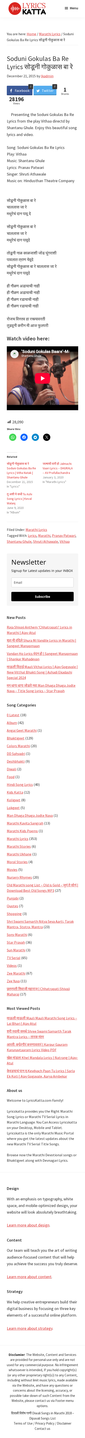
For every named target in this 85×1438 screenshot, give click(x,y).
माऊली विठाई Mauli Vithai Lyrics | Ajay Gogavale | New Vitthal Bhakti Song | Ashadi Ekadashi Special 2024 (42, 672)
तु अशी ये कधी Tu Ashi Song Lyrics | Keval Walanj (19, 498)
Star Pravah (16, 942)
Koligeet (13, 800)
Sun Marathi (16, 950)
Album (12, 722)
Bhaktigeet (15, 738)
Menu (74, 8)
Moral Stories (17, 862)
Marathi (44, 535)
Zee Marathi (16, 973)
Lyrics (32, 535)
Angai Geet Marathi (22, 730)
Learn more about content (29, 1276)
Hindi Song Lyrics (20, 784)
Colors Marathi (18, 746)
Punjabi (13, 898)
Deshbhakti (16, 761)
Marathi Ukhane (19, 854)
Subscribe (42, 596)
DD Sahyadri (16, 753)
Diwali (11, 769)
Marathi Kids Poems (22, 831)
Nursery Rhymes (19, 877)
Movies (12, 869)
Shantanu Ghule (19, 541)
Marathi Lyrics (36, 529)
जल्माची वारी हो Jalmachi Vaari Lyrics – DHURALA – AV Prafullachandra (58, 468)
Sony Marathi (17, 934)
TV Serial (13, 957)
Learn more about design (28, 1225)
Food (11, 776)
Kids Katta (15, 792)
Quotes (12, 906)
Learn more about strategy (29, 1328)
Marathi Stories (19, 846)
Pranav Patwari (63, 535)
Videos (12, 965)
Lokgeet (13, 807)
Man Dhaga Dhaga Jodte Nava (30, 815)
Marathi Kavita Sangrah (25, 823)
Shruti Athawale (45, 541)
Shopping (14, 913)
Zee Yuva (13, 981)
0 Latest (13, 715)
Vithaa (65, 541)
